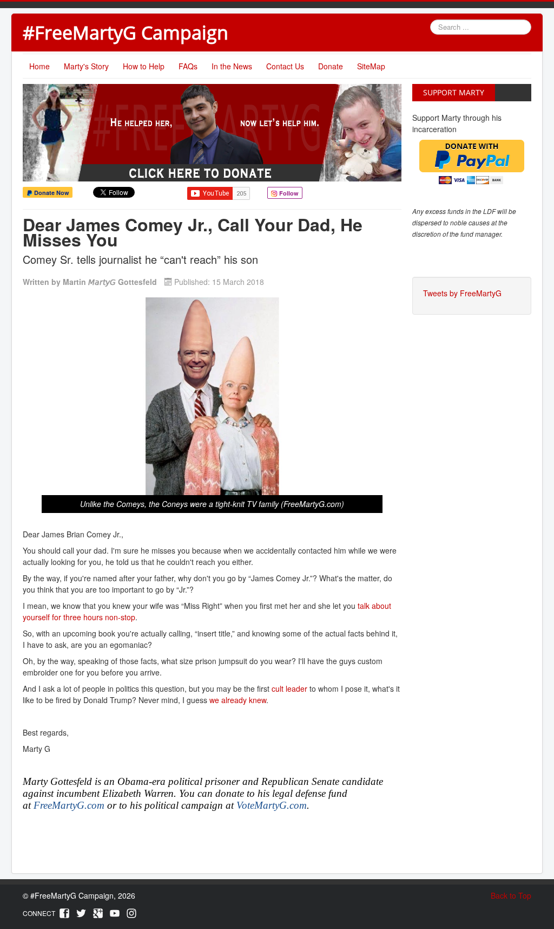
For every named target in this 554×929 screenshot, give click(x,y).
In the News (232, 66)
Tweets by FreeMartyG (462, 293)
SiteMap (371, 66)
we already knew (237, 699)
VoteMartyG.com (271, 805)
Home (39, 66)
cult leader (289, 688)
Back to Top (511, 895)
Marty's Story (86, 66)
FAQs (188, 66)
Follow (288, 193)
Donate (330, 66)
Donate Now (50, 193)
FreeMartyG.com (69, 805)
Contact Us (285, 66)
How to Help (143, 66)
